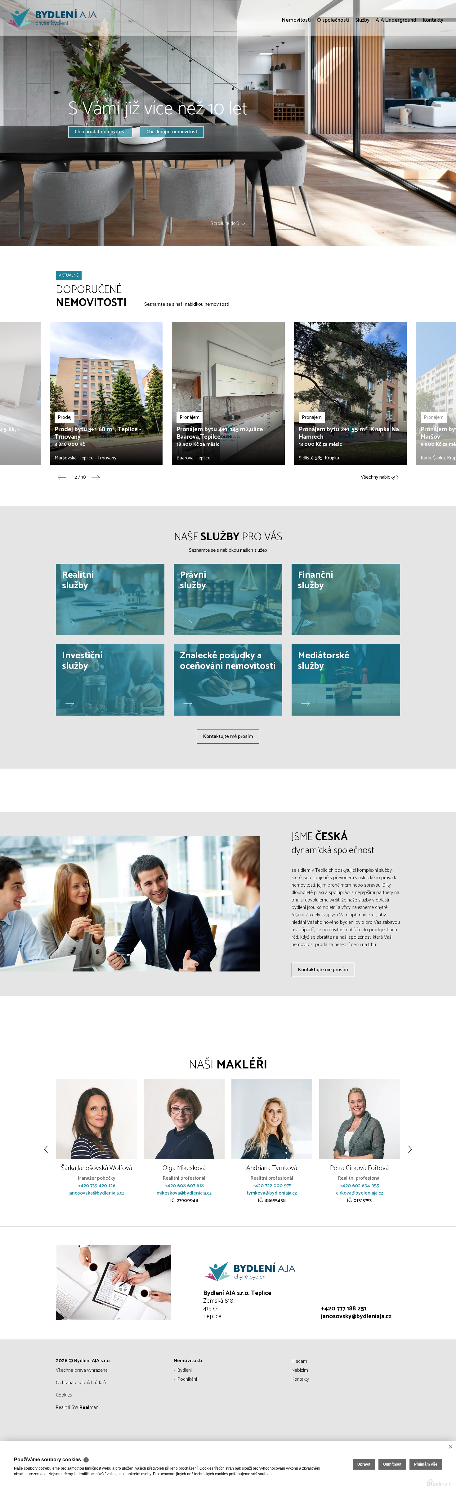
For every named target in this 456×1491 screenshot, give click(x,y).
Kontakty (432, 55)
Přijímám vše (425, 1464)
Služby (362, 55)
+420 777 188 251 (343, 1309)
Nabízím (300, 1370)
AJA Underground (396, 55)
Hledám (299, 1361)
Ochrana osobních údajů (81, 1383)
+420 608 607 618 (96, 1186)
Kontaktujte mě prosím (228, 736)
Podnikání (187, 1379)
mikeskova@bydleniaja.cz (96, 1193)
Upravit (363, 1464)
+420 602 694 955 (272, 1186)
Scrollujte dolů (225, 223)
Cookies (64, 1395)
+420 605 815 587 (359, 1193)
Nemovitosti (296, 55)
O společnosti (333, 55)
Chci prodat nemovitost (100, 132)
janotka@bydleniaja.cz (359, 1200)
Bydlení (184, 1370)
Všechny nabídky (378, 477)
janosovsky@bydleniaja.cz (356, 1316)
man (88, 1407)
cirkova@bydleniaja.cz (272, 1193)
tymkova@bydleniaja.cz (184, 1193)
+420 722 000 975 (184, 1186)
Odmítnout (392, 1464)
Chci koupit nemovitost (171, 132)
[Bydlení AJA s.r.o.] (51, 18)
